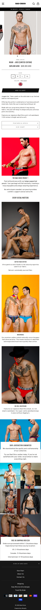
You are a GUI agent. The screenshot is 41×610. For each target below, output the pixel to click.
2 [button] (19, 56)
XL (27, 76)
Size (20, 73)
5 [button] (23, 56)
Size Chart (20, 127)
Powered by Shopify (20, 608)
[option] (20, 9)
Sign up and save (20, 563)
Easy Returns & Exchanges (20, 587)
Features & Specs (20, 123)
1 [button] (17, 56)
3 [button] (20, 56)
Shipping (20, 583)
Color (20, 80)
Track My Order (20, 590)
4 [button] (22, 56)
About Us (20, 574)
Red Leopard (20, 84)
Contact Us (20, 577)
